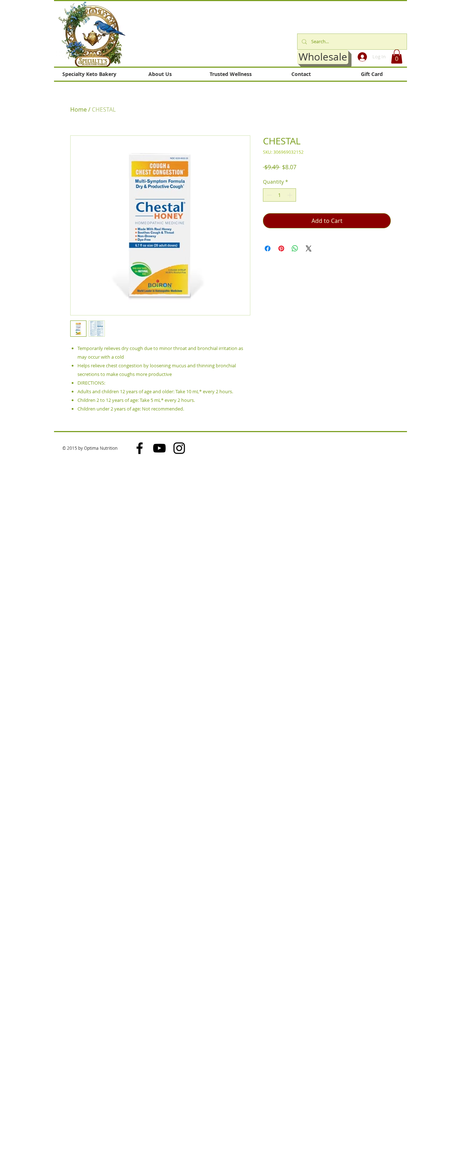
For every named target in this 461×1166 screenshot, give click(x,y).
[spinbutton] (279, 195)
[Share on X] (308, 248)
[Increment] (290, 195)
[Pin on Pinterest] (281, 248)
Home (78, 109)
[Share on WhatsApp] (295, 248)
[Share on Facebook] (267, 248)
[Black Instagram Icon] (179, 448)
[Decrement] (268, 195)
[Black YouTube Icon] (159, 448)
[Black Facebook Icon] (139, 448)
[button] (397, 56)
